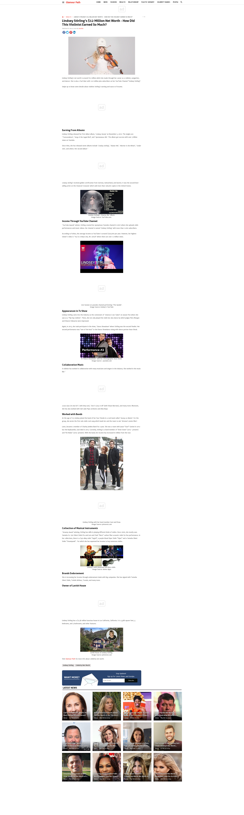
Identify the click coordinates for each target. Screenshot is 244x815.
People (175, 2)
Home (98, 2)
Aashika (81, 28)
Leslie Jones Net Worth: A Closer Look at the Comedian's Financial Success (136, 715)
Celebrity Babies (163, 2)
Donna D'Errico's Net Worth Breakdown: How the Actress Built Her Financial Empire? (166, 776)
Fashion (113, 2)
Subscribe (131, 680)
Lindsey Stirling (68, 665)
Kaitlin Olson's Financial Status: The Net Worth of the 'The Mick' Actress (106, 715)
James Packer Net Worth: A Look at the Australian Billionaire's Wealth (167, 715)
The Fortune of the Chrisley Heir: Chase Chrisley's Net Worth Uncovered (167, 745)
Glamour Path (73, 2)
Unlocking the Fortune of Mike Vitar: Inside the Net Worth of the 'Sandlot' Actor (76, 776)
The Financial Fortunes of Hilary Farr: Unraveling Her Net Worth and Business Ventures (136, 745)
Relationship (133, 2)
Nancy (65, 718)
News (106, 2)
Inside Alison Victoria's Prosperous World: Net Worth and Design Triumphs (137, 776)
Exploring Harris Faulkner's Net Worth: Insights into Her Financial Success (106, 776)
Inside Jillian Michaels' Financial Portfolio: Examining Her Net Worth (106, 745)
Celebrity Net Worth (83, 665)
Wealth (122, 2)
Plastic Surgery (147, 2)
